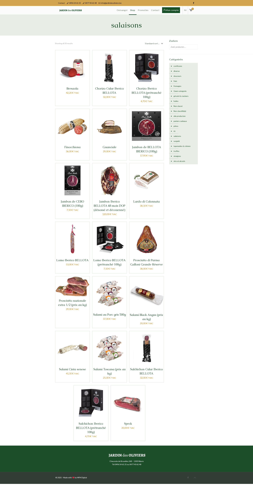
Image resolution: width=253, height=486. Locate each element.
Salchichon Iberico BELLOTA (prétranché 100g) (91, 428)
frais (175, 81)
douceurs (177, 76)
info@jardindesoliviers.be (111, 3)
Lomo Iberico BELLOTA (72, 260)
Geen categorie (180, 91)
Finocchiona (72, 147)
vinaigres (177, 156)
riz (174, 131)
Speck (128, 424)
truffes (176, 151)
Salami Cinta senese (72, 369)
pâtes (176, 126)
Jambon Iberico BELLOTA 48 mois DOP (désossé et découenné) (109, 206)
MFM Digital (82, 477)
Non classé (178, 106)
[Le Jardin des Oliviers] (70, 10)
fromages (177, 86)
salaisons (177, 136)
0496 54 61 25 (75, 3)
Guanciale (109, 147)
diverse (177, 71)
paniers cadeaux (180, 121)
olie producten (180, 116)
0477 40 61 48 (91, 3)
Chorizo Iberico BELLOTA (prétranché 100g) (146, 93)
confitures (178, 66)
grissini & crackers (181, 96)
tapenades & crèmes (182, 146)
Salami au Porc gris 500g (109, 315)
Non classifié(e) (180, 111)
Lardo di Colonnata (146, 201)
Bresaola (72, 88)
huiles (176, 101)
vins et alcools (179, 161)
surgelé (177, 141)
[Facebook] (193, 3)
